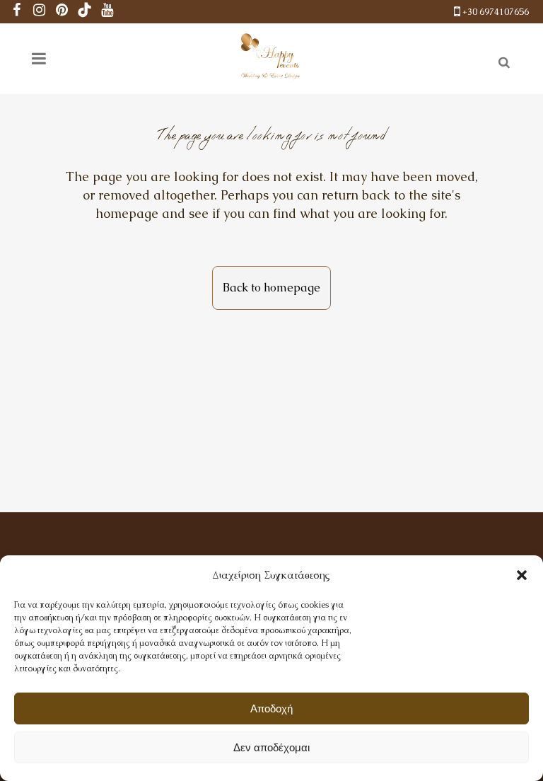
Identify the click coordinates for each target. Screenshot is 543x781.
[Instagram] (39, 11)
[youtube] (107, 11)
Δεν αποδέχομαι (271, 747)
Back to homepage (271, 287)
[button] (522, 575)
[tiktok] (85, 11)
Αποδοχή (271, 708)
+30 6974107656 (495, 12)
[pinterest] (62, 11)
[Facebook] (17, 11)
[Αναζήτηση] (501, 60)
